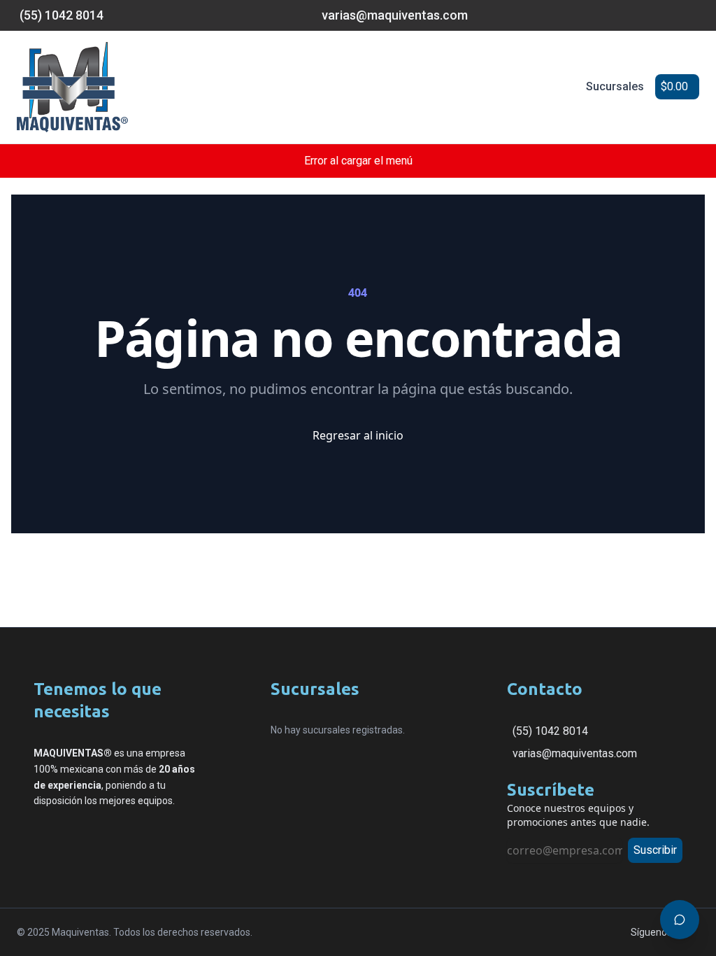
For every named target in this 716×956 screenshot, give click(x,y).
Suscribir (655, 850)
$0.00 (674, 86)
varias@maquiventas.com (575, 753)
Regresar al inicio (358, 435)
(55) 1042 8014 (550, 731)
